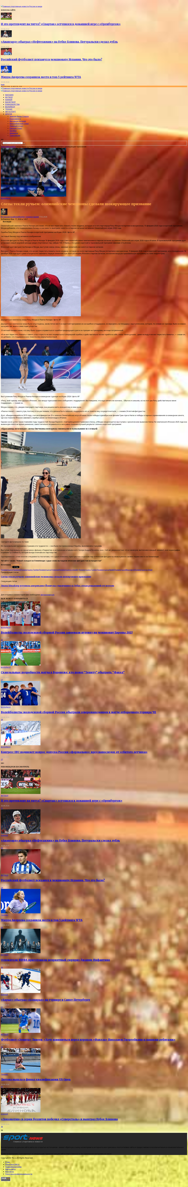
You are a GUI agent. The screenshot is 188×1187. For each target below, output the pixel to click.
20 (2, 640)
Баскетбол (10, 102)
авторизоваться (47, 595)
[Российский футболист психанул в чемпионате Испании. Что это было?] (6, 54)
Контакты (9, 1171)
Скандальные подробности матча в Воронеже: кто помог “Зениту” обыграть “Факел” (63, 672)
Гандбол (13, 131)
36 (2, 967)
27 (2, 680)
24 (2, 888)
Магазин (9, 95)
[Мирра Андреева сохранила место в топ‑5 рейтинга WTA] (6, 72)
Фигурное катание (18, 121)
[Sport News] (21, 6)
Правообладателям (13, 1167)
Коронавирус (15, 119)
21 (2, 808)
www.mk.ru (16, 565)
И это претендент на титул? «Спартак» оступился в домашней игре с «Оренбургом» (61, 24)
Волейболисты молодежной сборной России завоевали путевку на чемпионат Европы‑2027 (67, 632)
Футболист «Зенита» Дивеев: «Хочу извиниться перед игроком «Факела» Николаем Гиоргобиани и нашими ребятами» (88, 1039)
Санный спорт (16, 128)
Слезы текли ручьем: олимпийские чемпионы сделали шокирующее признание (46, 576)
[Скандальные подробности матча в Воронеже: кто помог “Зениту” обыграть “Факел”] (20, 665)
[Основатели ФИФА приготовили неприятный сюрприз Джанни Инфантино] (20, 952)
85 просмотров (7, 217)
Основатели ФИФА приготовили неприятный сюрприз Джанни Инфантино (55, 960)
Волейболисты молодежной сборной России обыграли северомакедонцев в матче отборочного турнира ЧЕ (78, 712)
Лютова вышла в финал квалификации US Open (36, 1079)
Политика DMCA (12, 1164)
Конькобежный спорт (19, 123)
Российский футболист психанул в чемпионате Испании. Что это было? (51, 59)
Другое (8, 114)
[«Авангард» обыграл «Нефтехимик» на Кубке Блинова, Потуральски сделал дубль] (6, 36)
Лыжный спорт (16, 126)
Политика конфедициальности (18, 1174)
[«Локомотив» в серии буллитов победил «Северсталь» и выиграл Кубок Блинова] (20, 1112)
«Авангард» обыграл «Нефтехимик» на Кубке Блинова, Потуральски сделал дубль (59, 41)
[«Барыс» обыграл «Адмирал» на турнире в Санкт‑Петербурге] (20, 992)
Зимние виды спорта (19, 116)
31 (2, 1087)
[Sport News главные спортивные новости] (22, 1143)
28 (2, 719)
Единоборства (12, 104)
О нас (7, 1162)
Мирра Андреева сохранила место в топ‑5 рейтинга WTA (41, 77)
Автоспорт (10, 111)
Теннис (9, 109)
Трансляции (15, 135)
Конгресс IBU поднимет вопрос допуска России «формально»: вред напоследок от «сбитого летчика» (74, 752)
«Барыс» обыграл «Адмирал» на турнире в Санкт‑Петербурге (45, 999)
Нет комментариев (30, 217)
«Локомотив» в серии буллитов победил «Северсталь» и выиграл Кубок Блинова (59, 1119)
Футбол (9, 97)
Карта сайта (10, 1169)
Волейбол (10, 107)
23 (2, 848)
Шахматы (14, 133)
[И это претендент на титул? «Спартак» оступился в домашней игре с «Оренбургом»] (6, 19)
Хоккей (8, 99)
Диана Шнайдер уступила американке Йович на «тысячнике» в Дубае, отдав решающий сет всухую (57, 585)
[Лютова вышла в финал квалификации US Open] (20, 1072)
